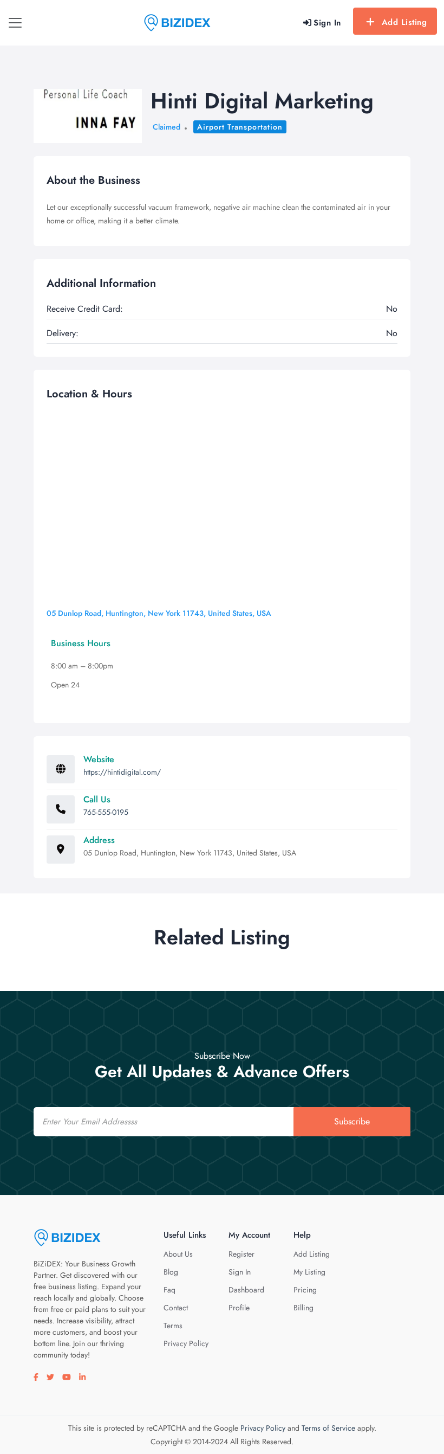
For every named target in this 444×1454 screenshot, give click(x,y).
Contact (176, 1307)
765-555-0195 (105, 812)
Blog (171, 1271)
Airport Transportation (240, 126)
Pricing (305, 1289)
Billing (303, 1307)
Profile (239, 1307)
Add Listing (404, 22)
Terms (173, 1325)
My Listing (309, 1271)
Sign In (239, 1271)
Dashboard (246, 1289)
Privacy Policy (186, 1343)
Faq (169, 1289)
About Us (178, 1254)
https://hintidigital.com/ (122, 772)
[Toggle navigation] (15, 23)
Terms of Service (328, 1428)
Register (241, 1254)
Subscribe (352, 1121)
